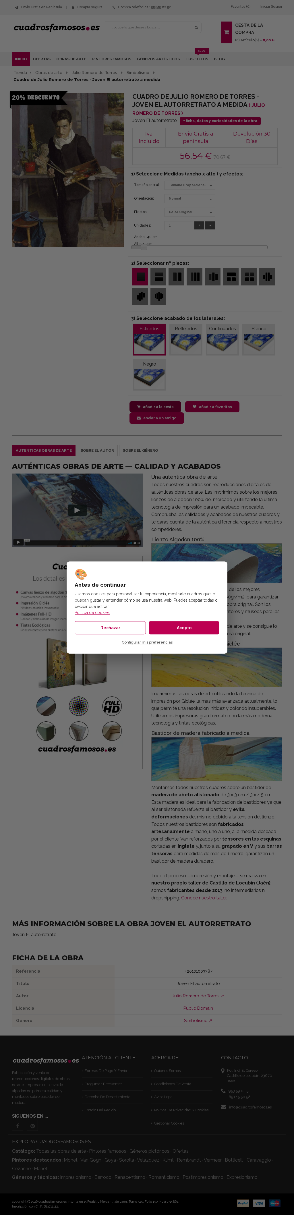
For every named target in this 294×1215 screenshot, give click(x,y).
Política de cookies (92, 612)
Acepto (184, 627)
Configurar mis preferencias (147, 642)
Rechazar (110, 627)
